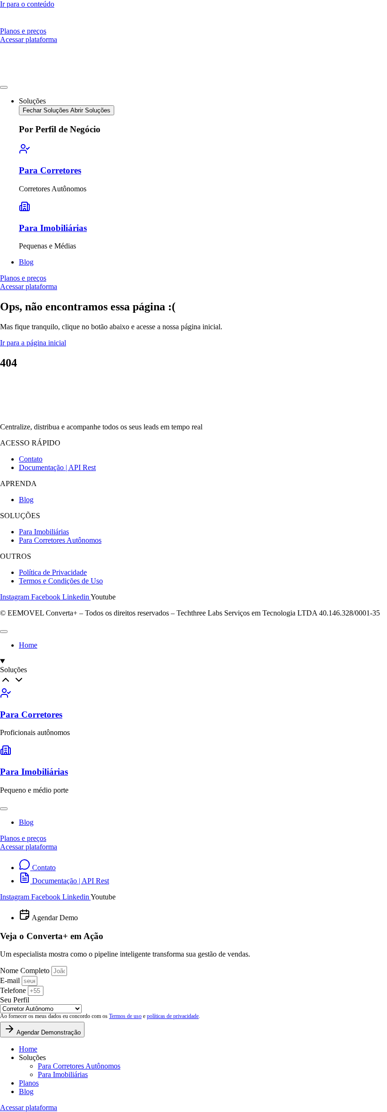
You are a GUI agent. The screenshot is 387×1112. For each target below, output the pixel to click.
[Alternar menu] (4, 87)
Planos (29, 1083)
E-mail (11, 980)
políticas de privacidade (173, 1016)
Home (28, 1049)
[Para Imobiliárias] (24, 209)
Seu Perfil (14, 1000)
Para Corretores (50, 170)
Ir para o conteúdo (27, 4)
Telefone (14, 990)
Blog (26, 1091)
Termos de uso (125, 1016)
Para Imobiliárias (53, 228)
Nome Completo (25, 971)
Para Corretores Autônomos (79, 1066)
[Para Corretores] (24, 152)
